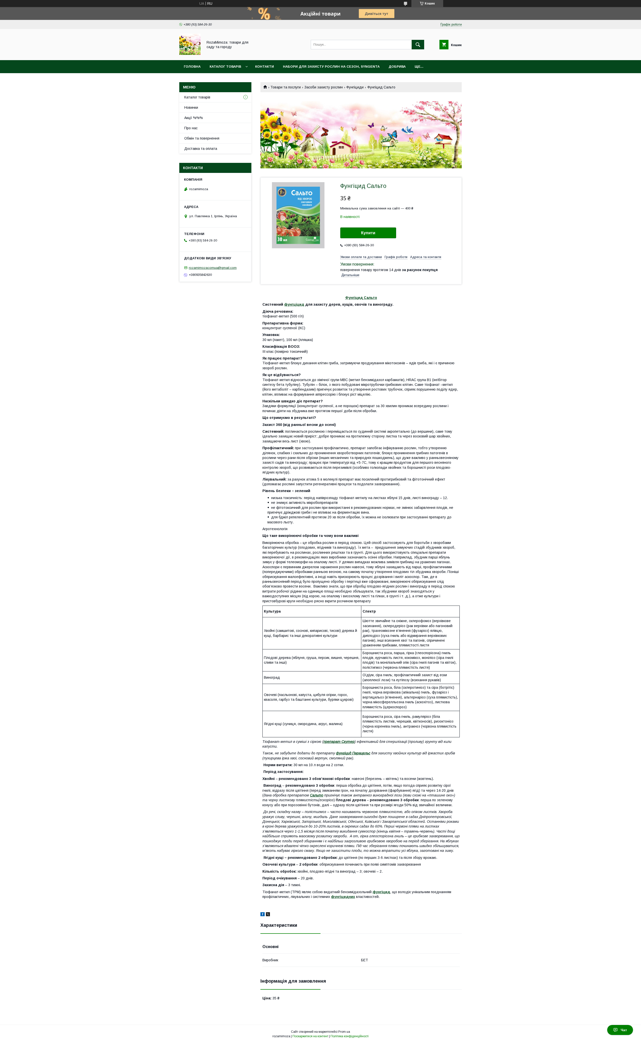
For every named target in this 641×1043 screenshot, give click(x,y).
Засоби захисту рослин (323, 87)
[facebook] (262, 915)
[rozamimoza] (190, 54)
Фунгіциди (355, 87)
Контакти (264, 66)
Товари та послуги (285, 87)
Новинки (191, 107)
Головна (192, 66)
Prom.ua (344, 1031)
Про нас (191, 128)
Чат (624, 1030)
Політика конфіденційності (350, 1036)
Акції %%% (193, 118)
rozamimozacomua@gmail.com (213, 268)
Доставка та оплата (200, 149)
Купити (368, 233)
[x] (268, 915)
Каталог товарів (225, 66)
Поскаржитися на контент (310, 1036)
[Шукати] (418, 44)
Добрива (397, 66)
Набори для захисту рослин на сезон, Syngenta (331, 66)
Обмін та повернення (201, 138)
